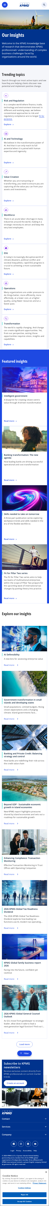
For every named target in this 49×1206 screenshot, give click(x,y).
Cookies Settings (24, 1188)
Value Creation (12, 176)
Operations (10, 288)
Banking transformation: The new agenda (21, 456)
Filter (24, 1053)
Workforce (10, 215)
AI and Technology (14, 138)
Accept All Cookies (24, 1201)
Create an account (15, 1083)
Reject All (24, 1195)
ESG (7, 253)
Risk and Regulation (15, 100)
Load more (24, 1044)
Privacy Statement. (40, 1183)
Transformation (13, 323)
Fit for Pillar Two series (16, 573)
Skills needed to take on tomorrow (22, 514)
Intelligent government (16, 395)
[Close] (46, 1172)
